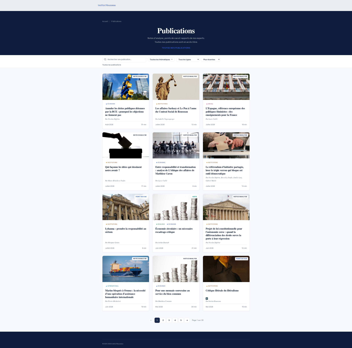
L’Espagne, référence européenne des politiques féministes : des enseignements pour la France (225, 111)
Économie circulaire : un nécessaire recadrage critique (174, 230)
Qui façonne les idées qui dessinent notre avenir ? (123, 168)
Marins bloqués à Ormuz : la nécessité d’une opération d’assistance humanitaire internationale (125, 294)
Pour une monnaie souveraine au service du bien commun (172, 292)
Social (210, 104)
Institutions (162, 104)
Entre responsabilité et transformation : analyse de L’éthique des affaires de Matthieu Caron (175, 170)
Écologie (161, 224)
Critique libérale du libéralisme (222, 290)
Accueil (105, 21)
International (113, 286)
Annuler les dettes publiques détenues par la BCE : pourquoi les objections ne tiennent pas (125, 111)
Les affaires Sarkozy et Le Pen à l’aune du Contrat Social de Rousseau (175, 109)
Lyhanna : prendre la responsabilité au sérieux (125, 230)
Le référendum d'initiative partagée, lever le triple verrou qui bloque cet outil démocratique (225, 170)
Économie (111, 104)
